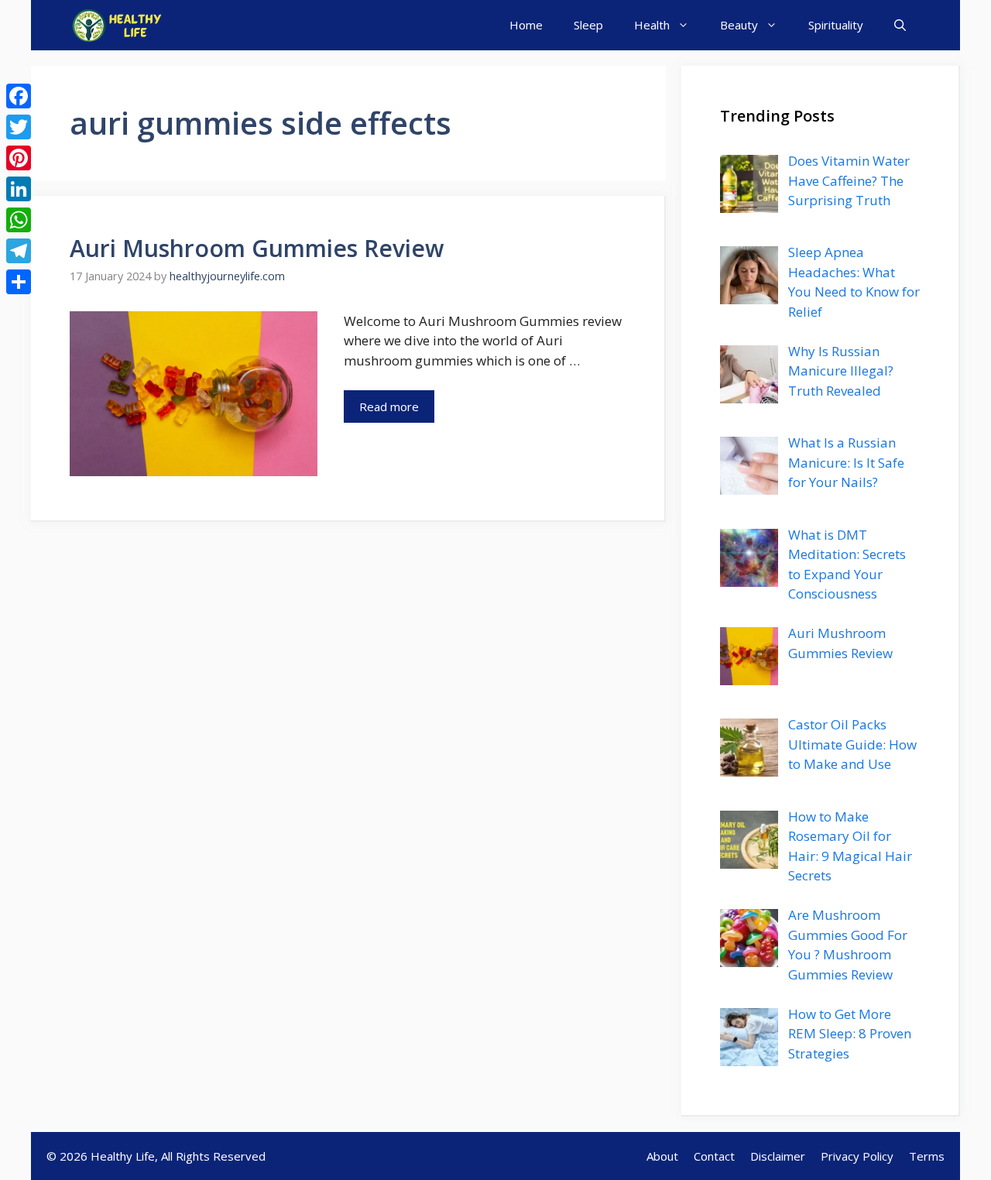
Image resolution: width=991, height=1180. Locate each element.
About (662, 1156)
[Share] (18, 281)
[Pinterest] (18, 157)
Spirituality (835, 25)
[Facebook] (18, 96)
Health (652, 25)
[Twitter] (18, 126)
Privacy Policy (857, 1156)
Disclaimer (777, 1156)
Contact (714, 1156)
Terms (927, 1156)
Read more (389, 406)
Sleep (588, 25)
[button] (900, 25)
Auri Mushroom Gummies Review (257, 248)
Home (526, 25)
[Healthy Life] (118, 25)
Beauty (739, 25)
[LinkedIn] (18, 188)
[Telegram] (18, 250)
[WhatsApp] (18, 219)
